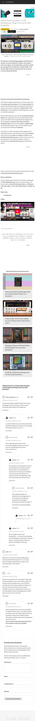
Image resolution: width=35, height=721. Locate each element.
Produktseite (7, 195)
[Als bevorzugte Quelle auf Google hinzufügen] (12, 31)
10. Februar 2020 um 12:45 (16, 531)
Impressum (20, 717)
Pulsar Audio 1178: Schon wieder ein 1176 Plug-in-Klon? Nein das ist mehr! (17, 321)
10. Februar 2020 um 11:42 (9, 400)
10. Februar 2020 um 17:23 (19, 491)
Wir (7, 717)
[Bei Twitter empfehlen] (31, 229)
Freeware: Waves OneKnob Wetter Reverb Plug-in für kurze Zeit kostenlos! (17, 347)
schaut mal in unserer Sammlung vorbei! (12, 173)
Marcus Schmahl (24, 29)
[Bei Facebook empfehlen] (25, 229)
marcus (11, 417)
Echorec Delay (27, 104)
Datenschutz (13, 717)
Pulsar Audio (18, 61)
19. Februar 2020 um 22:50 (13, 606)
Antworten (5, 410)
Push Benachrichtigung (24, 719)
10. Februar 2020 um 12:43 (16, 463)
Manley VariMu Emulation (10, 104)
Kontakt (27, 717)
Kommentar (8, 662)
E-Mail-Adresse (9, 684)
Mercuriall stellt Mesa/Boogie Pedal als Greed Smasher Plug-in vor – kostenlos (17, 294)
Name (6, 676)
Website (6, 691)
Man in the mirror (11, 397)
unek (7, 551)
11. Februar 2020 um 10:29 (9, 555)
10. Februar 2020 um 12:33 (13, 440)
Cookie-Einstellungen (11, 719)
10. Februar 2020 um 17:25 (22, 518)
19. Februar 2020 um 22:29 (9, 576)
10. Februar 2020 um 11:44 (13, 421)
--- (6, 573)
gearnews (10, 2)
